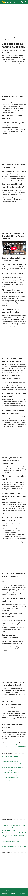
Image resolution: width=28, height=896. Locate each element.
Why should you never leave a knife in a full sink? (14, 832)
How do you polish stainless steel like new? (12, 767)
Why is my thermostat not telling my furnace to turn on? (13, 836)
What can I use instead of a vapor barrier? (12, 775)
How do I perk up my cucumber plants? (11, 770)
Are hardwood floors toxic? (8, 759)
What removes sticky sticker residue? (11, 841)
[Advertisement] (14, 21)
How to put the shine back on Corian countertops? (14, 846)
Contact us (13, 893)
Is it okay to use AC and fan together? (11, 772)
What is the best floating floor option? (11, 839)
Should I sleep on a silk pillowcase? (10, 761)
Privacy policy (22, 893)
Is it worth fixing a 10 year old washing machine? (13, 825)
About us (4, 893)
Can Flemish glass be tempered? (10, 756)
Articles (9, 38)
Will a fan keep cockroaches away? (10, 777)
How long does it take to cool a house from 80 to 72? (13, 764)
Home (3, 38)
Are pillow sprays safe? (7, 844)
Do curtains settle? (6, 823)
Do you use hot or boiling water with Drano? (12, 827)
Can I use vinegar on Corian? (9, 830)
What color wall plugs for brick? (9, 780)
